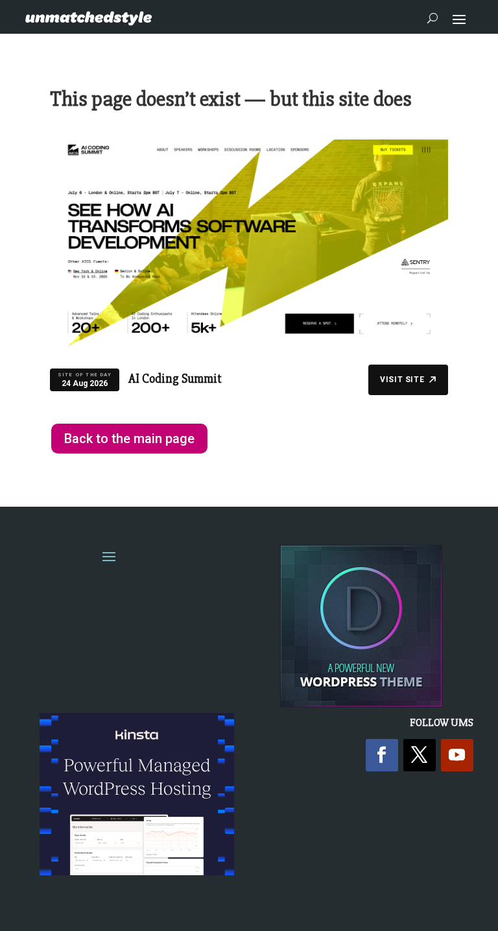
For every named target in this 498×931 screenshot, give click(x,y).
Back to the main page (129, 438)
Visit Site (402, 379)
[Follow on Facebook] (382, 755)
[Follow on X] (419, 755)
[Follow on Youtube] (457, 755)
